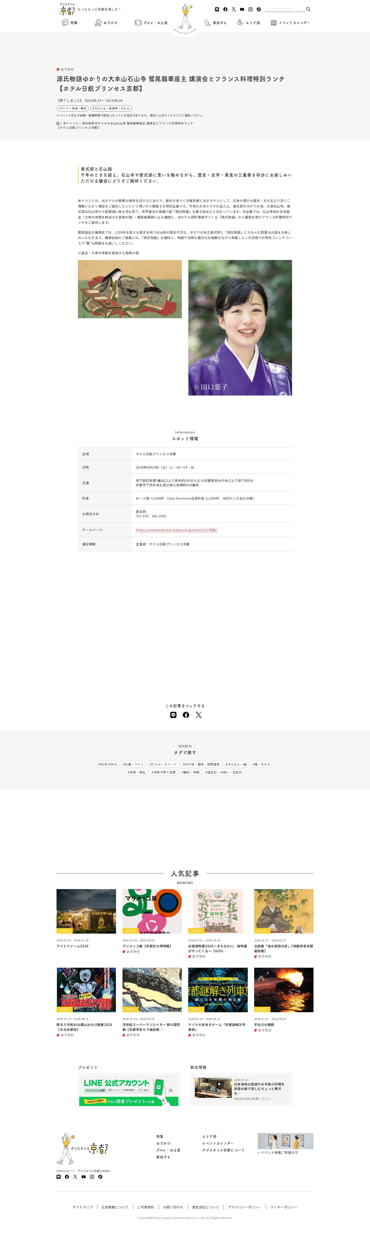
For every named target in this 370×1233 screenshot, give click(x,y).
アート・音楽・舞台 (74, 108)
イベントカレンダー (294, 22)
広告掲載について (115, 1207)
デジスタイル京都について (223, 1150)
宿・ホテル (262, 764)
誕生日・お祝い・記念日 (224, 772)
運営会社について (205, 1207)
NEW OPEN (108, 764)
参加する (220, 22)
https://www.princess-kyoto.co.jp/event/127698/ (176, 529)
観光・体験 (192, 772)
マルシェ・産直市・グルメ (112, 108)
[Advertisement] (185, 55)
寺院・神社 (138, 772)
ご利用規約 (145, 1207)
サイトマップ (83, 1207)
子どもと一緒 (237, 764)
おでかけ (110, 22)
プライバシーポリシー (245, 1207)
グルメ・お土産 (155, 22)
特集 (74, 22)
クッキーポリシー (283, 1207)
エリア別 (253, 22)
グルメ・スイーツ (164, 764)
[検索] (308, 9)
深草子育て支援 (165, 772)
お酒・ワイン (134, 764)
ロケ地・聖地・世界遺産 (202, 764)
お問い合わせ (173, 1207)
